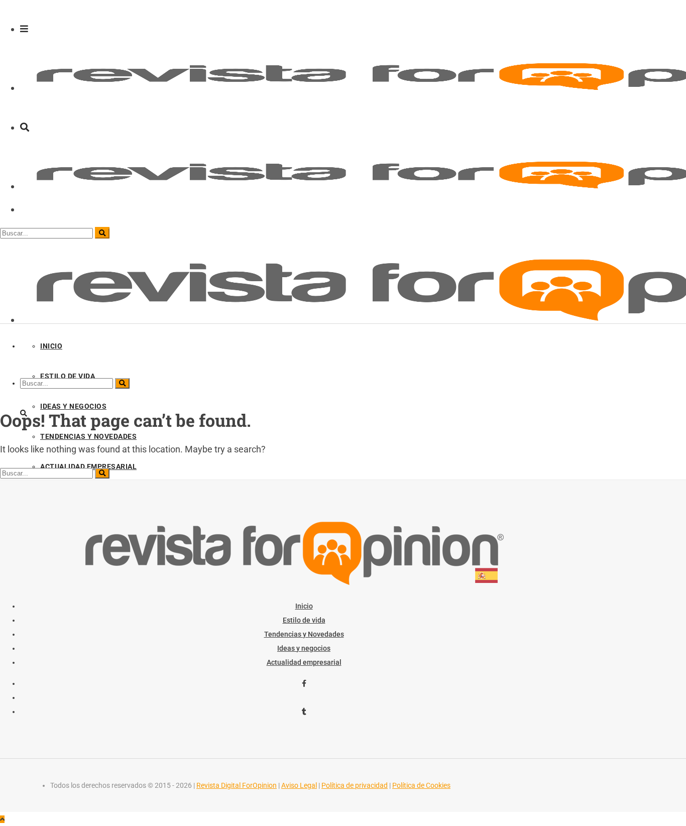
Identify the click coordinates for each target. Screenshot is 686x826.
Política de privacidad (354, 785)
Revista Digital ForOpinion (236, 785)
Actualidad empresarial (304, 662)
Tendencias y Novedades (304, 634)
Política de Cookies (421, 785)
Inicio (304, 606)
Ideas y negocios (303, 648)
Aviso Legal (299, 785)
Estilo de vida (304, 620)
